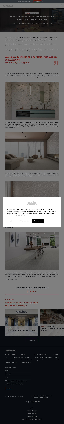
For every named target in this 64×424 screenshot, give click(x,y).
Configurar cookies (24, 220)
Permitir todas (37, 220)
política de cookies (20, 215)
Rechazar (12, 220)
